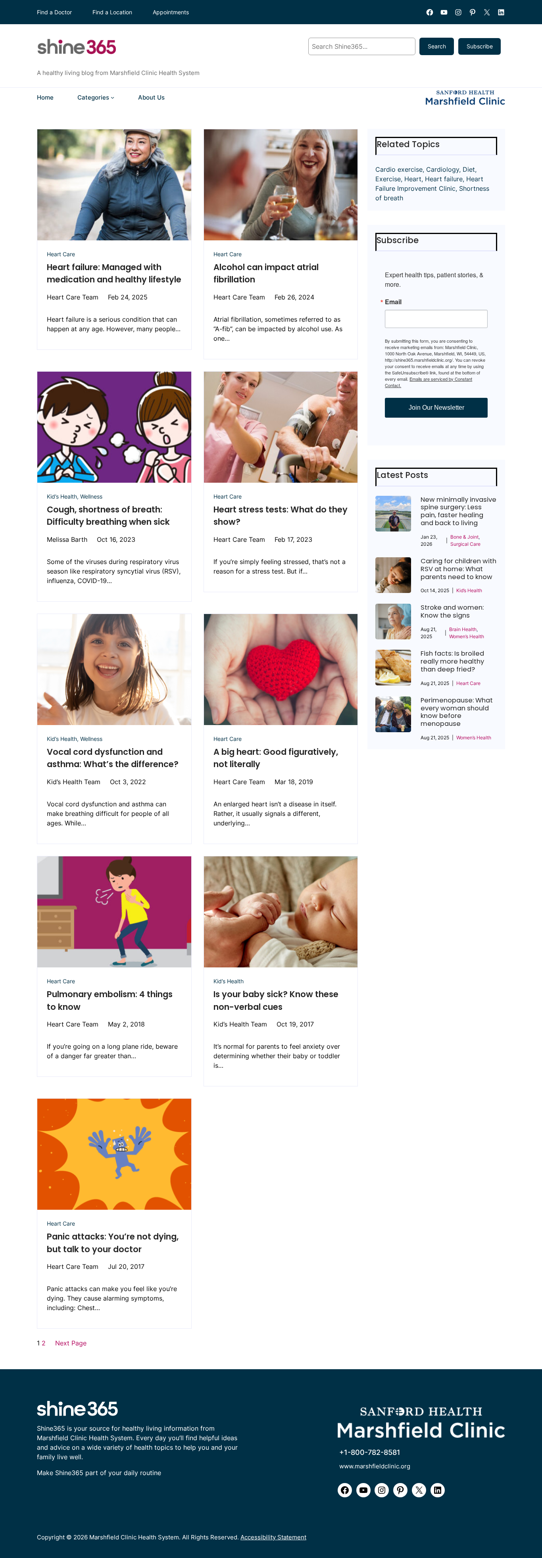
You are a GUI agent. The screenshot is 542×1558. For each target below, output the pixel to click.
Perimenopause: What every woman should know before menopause (457, 712)
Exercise (388, 179)
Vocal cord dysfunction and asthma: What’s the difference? (113, 758)
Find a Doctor (54, 12)
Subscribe (480, 46)
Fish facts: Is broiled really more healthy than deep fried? (452, 661)
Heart (412, 179)
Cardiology (442, 169)
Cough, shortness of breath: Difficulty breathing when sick (108, 516)
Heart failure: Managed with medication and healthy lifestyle (114, 273)
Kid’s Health (62, 496)
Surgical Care (465, 544)
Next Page (70, 1343)
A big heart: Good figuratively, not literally (275, 758)
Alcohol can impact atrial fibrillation (266, 273)
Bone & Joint (464, 537)
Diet (469, 169)
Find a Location (112, 12)
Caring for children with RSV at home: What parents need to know (458, 569)
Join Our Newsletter (436, 407)
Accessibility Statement (273, 1537)
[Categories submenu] (112, 97)
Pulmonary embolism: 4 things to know (110, 1000)
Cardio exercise (399, 169)
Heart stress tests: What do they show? (280, 516)
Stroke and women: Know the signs (452, 612)
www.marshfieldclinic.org (374, 1466)
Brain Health (463, 629)
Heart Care (61, 254)
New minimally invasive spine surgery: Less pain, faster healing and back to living (458, 511)
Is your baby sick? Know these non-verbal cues (275, 1000)
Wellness (91, 496)
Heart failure (444, 179)
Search (437, 46)
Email (393, 302)
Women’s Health (466, 636)
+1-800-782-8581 (369, 1452)
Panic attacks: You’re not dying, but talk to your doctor (113, 1243)
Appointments (171, 12)
